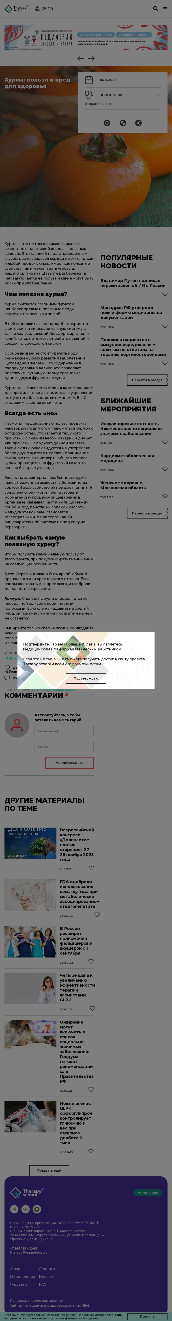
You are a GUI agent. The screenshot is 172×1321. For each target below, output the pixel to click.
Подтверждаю (86, 678)
